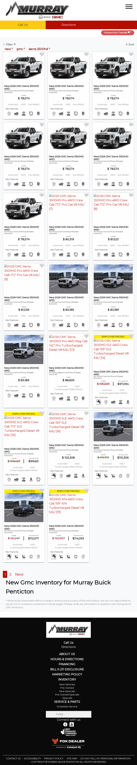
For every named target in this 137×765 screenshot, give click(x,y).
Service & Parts (67, 701)
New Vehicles (67, 684)
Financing (67, 664)
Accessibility (33, 758)
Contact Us (13, 758)
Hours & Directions (67, 659)
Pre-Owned (67, 688)
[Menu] (129, 7)
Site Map (72, 758)
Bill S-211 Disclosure (67, 669)
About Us (67, 654)
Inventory (67, 679)
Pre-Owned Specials (67, 694)
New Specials (67, 691)
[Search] (37, 714)
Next (19, 574)
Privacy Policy (54, 758)
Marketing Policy (67, 674)
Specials (67, 698)
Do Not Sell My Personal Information (105, 758)
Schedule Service (67, 706)
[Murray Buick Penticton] (37, 10)
